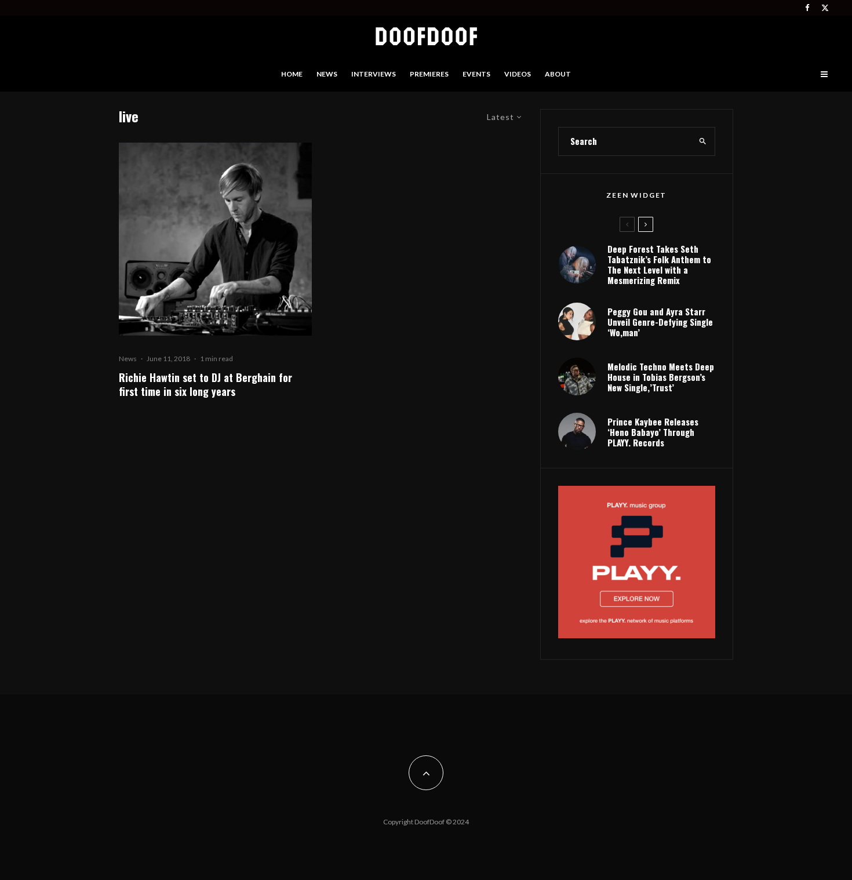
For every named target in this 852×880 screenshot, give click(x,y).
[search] (703, 141)
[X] (825, 8)
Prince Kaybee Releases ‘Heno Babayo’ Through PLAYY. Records (652, 432)
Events (476, 74)
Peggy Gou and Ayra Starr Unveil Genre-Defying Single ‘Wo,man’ (660, 321)
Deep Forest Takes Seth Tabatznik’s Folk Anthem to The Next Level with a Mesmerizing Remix (659, 264)
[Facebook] (807, 8)
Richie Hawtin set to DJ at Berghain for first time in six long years (205, 384)
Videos (517, 74)
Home (292, 74)
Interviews (373, 74)
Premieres (429, 74)
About (558, 74)
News (326, 74)
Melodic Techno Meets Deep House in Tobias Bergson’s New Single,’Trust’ (660, 376)
